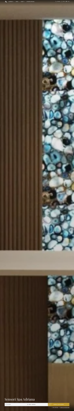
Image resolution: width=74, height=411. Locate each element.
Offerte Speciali (31, 1)
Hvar (17, 1)
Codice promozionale (64, 407)
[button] (6, 1)
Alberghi (11, 1)
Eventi (22, 1)
